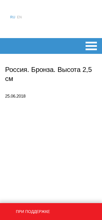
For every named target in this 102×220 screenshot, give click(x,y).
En (19, 17)
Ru (12, 17)
